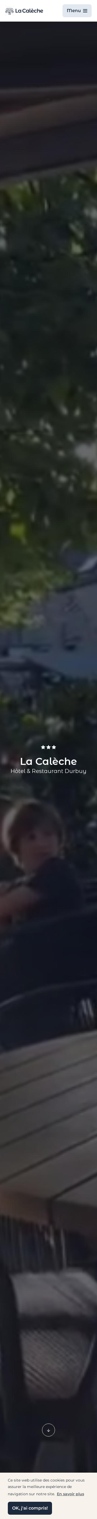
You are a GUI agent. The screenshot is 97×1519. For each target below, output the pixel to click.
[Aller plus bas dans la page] (48, 1430)
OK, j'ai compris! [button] (30, 1508)
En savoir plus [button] (70, 1493)
